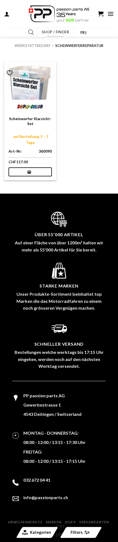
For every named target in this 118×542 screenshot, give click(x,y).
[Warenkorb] (100, 14)
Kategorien (40, 532)
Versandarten (94, 522)
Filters (77, 532)
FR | (83, 32)
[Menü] (110, 13)
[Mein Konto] (7, 14)
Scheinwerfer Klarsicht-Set (30, 121)
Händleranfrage (25, 522)
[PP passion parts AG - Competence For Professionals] (59, 13)
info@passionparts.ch (45, 497)
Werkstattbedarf (32, 45)
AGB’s (70, 522)
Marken (53, 522)
